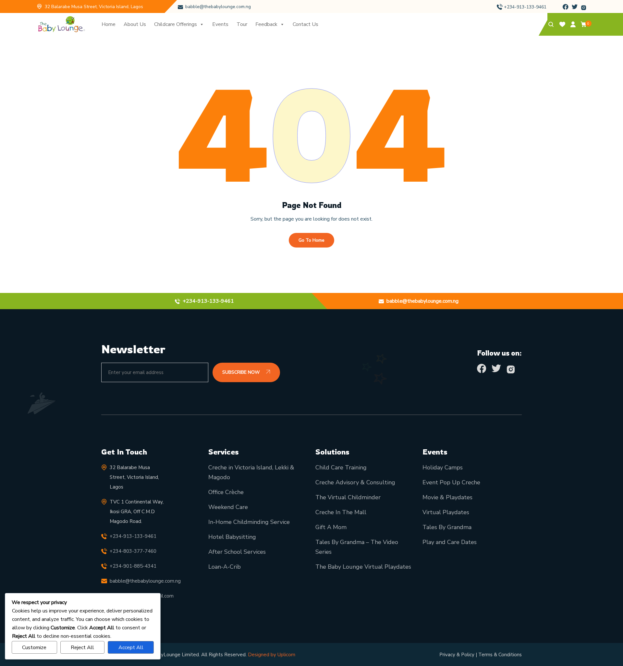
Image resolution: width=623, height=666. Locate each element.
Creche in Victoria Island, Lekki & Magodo (251, 472)
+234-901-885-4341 (133, 566)
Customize (34, 647)
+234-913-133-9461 (525, 7)
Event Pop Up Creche (451, 482)
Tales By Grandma (446, 527)
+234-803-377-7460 (133, 551)
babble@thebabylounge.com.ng (218, 7)
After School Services (237, 552)
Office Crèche (226, 492)
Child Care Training (341, 467)
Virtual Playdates (445, 512)
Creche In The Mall (340, 512)
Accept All (130, 647)
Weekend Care (228, 507)
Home (109, 24)
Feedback (266, 24)
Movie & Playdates (447, 497)
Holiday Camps (442, 467)
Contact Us (305, 24)
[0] (584, 25)
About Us (135, 24)
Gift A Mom (331, 527)
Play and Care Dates (449, 542)
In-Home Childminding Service (249, 522)
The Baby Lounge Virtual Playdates (363, 567)
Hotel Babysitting (232, 537)
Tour (242, 24)
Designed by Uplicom (271, 654)
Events (220, 24)
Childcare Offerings (175, 24)
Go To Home (311, 240)
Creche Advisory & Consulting (355, 482)
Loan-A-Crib (224, 567)
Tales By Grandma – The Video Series (356, 547)
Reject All (82, 647)
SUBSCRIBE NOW (241, 372)
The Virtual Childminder (348, 497)
